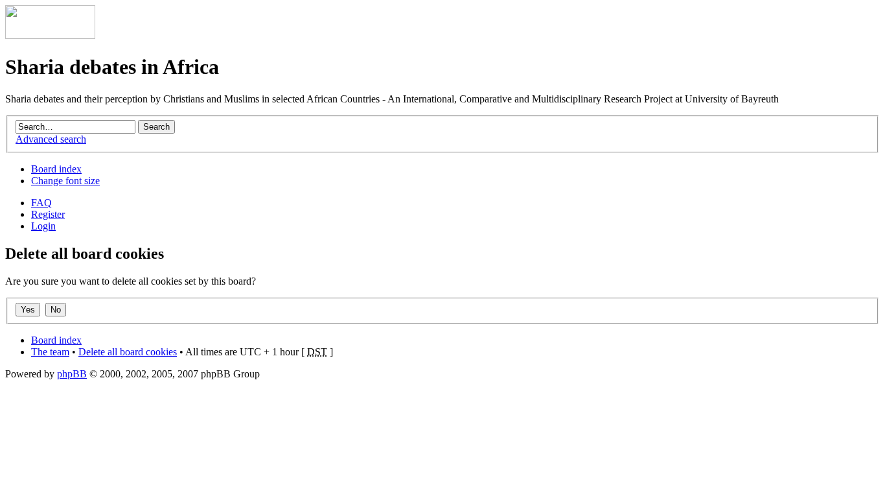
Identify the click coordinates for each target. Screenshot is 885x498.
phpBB (72, 373)
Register (48, 214)
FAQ (41, 202)
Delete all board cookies (127, 351)
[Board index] (50, 35)
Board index (56, 168)
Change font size (65, 180)
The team (50, 351)
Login (43, 225)
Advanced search (51, 139)
